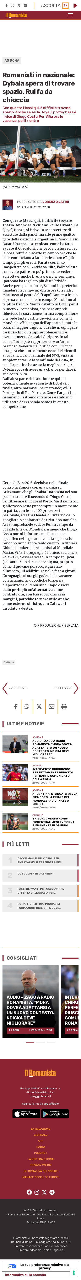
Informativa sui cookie (41, 1171)
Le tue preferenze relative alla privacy (44, 1266)
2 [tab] (40, 1042)
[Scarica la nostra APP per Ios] (26, 1113)
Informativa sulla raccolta (25, 1275)
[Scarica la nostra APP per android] (55, 1113)
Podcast (40, 1152)
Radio (40, 1146)
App (40, 1140)
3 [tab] (51, 1042)
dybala (9, 662)
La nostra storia (41, 1159)
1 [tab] (30, 1042)
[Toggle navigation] (70, 15)
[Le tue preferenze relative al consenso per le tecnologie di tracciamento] (74, 1273)
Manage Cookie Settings (40, 1177)
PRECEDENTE (18, 688)
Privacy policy (41, 1165)
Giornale (40, 1134)
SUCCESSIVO (64, 688)
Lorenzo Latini (55, 202)
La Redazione (40, 1128)
